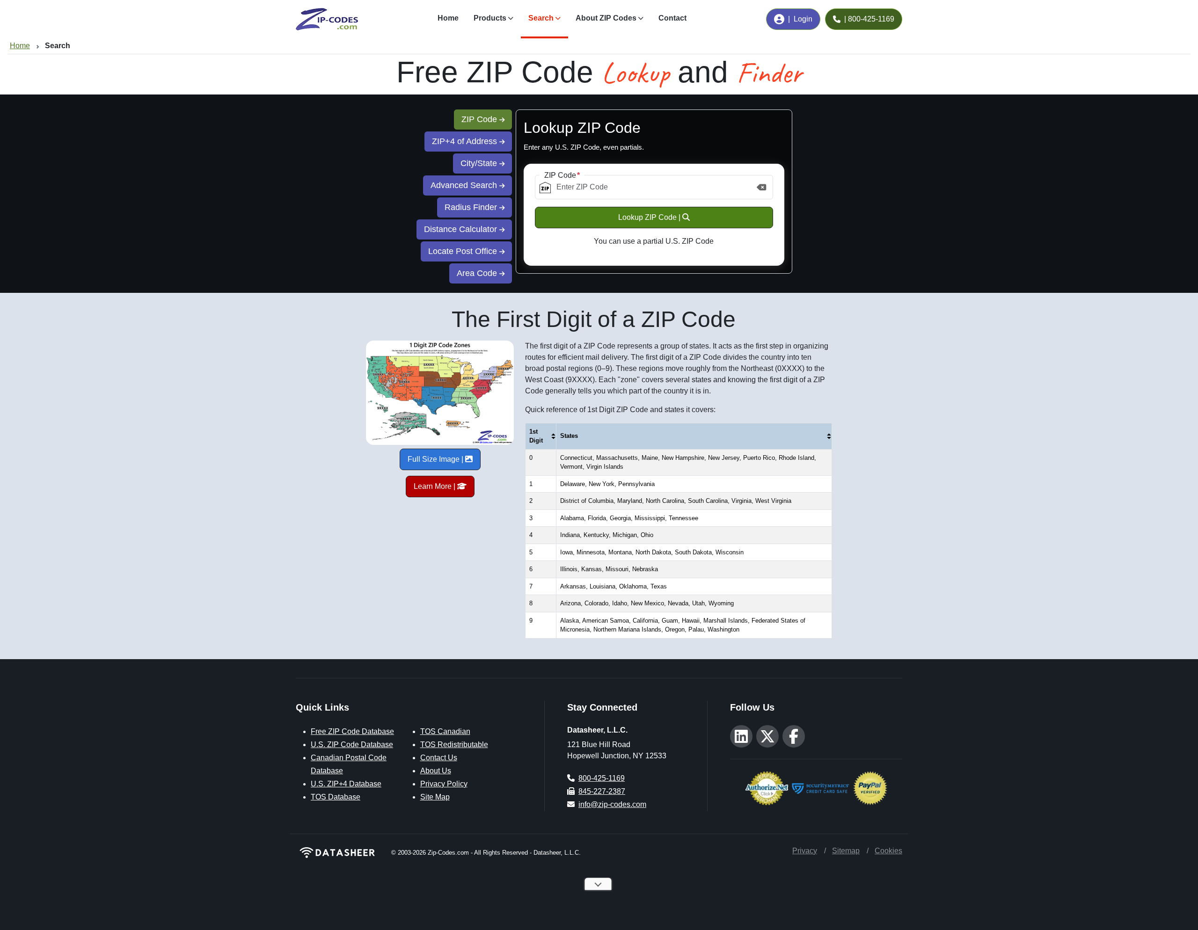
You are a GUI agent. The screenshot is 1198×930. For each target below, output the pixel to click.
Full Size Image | (436, 459)
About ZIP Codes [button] (606, 18)
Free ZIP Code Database (352, 731)
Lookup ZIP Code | (650, 217)
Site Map (435, 797)
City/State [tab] (479, 163)
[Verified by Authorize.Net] (767, 787)
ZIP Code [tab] (480, 119)
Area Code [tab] (478, 273)
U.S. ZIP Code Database (352, 744)
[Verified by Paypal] (870, 787)
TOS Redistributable (454, 744)
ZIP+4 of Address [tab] (465, 141)
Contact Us (438, 758)
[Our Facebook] (793, 736)
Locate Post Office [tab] (463, 251)
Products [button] (490, 18)
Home (448, 18)
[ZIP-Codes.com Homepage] (327, 19)
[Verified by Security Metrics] (821, 787)
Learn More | (435, 486)
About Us (435, 771)
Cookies (888, 851)
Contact (672, 18)
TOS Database (335, 797)
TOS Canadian (445, 731)
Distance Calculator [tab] (461, 229)
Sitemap (846, 851)
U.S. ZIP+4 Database (346, 784)
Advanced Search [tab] (465, 185)
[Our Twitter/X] (767, 736)
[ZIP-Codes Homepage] (338, 852)
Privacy (804, 851)
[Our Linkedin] (741, 736)
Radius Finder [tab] (472, 207)
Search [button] (541, 18)
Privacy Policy (444, 784)
